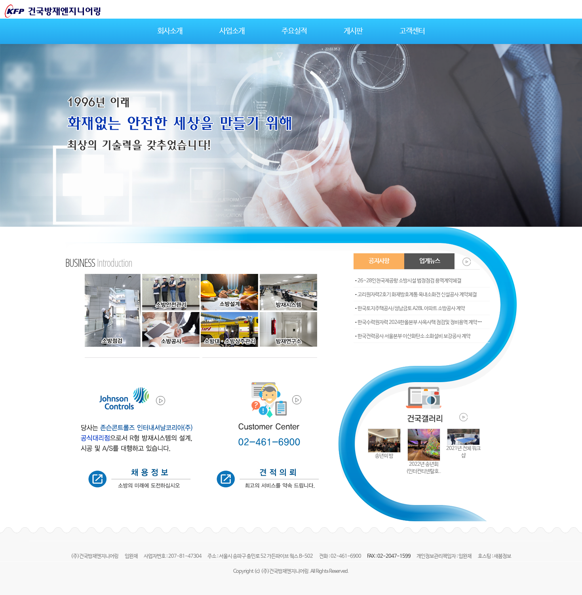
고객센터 (412, 31)
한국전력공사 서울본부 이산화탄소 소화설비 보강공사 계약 (414, 336)
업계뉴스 (429, 261)
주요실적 (294, 31)
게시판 (353, 31)
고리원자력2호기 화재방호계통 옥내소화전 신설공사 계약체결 (417, 295)
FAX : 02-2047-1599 (389, 556)
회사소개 (170, 31)
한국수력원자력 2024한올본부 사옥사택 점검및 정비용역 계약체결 (422, 322)
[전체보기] (461, 261)
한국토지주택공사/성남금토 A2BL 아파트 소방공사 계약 (411, 309)
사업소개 (232, 31)
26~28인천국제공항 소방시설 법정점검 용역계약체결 (409, 281)
